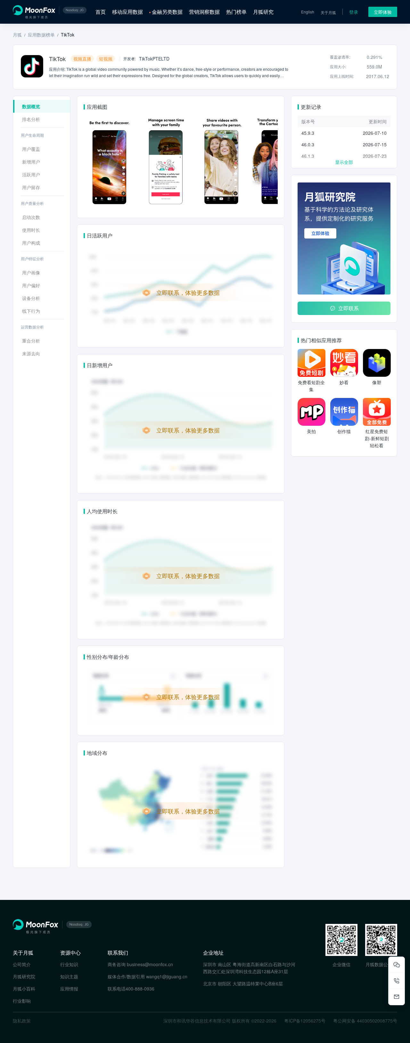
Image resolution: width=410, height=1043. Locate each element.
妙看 (344, 382)
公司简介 (22, 964)
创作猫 (344, 431)
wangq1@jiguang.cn (166, 976)
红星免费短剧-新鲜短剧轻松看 (377, 438)
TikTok (67, 34)
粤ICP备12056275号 (304, 1020)
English (307, 11)
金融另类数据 (167, 11)
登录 (353, 12)
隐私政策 (22, 1020)
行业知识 (69, 964)
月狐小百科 (24, 988)
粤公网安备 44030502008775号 (365, 1020)
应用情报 (69, 988)
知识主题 (69, 976)
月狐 (17, 34)
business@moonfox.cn (150, 964)
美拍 (311, 431)
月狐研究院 (24, 976)
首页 (100, 11)
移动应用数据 (127, 11)
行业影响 (22, 1001)
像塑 (376, 382)
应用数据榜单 (41, 34)
